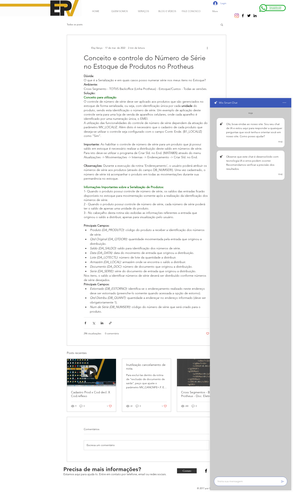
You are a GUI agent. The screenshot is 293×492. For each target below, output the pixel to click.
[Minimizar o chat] (284, 102)
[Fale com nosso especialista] (273, 8)
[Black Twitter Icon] (249, 15)
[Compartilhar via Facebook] (85, 323)
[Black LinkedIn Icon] (255, 15)
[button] (221, 24)
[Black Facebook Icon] (243, 15)
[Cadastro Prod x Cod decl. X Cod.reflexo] (91, 372)
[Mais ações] (207, 48)
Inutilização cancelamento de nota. (145, 366)
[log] (250, 291)
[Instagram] (237, 15)
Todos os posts (75, 24)
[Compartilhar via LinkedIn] (102, 323)
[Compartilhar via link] (110, 323)
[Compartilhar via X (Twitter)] (93, 323)
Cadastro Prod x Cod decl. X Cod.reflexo (90, 394)
